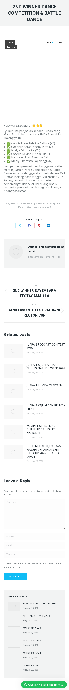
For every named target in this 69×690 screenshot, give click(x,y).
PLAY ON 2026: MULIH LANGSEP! (39, 603)
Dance (10, 42)
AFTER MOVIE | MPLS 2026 (36, 615)
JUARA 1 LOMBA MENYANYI (45, 385)
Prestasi (11, 47)
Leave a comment (42, 206)
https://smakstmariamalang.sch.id (44, 256)
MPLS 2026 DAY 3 (32, 628)
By (47, 203)
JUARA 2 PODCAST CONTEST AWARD (46, 346)
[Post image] (13, 351)
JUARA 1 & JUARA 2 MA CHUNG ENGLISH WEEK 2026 (46, 366)
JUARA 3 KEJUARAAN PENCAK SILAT (46, 407)
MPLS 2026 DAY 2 (32, 640)
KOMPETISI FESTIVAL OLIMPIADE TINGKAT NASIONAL (41, 429)
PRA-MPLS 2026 (31, 665)
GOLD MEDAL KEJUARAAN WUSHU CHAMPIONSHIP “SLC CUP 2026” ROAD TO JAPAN (44, 451)
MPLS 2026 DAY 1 (32, 652)
